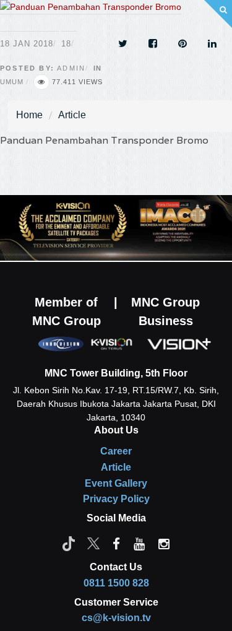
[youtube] (139, 543)
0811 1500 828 (116, 583)
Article (72, 115)
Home (29, 115)
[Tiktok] (68, 543)
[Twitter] (93, 543)
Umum (12, 81)
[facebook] (116, 543)
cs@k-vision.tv (116, 617)
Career (116, 451)
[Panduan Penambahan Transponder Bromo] (90, 15)
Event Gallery (116, 483)
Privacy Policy (116, 499)
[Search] (218, 14)
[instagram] (164, 543)
